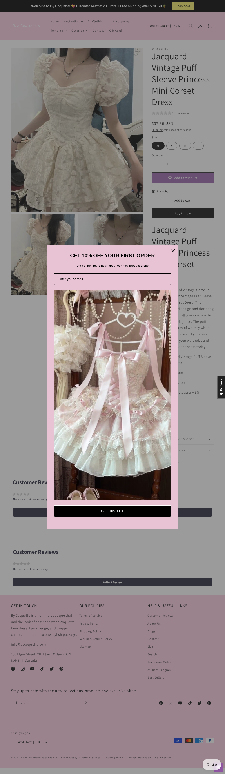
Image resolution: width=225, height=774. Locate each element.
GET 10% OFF (112, 511)
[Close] (173, 250)
